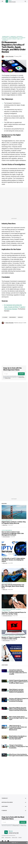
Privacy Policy (21, 377)
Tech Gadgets (5, 40)
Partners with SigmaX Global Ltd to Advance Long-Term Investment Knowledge (18, 700)
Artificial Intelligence (7, 802)
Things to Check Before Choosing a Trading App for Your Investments (18, 746)
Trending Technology (6, 610)
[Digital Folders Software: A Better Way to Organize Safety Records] (14, 512)
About (3, 837)
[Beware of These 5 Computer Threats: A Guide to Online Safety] (14, 627)
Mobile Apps (12, 609)
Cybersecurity (13, 36)
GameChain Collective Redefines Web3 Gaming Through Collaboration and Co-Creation (18, 672)
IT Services (4, 556)
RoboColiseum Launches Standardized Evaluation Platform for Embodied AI (16, 691)
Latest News (5, 806)
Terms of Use (7, 377)
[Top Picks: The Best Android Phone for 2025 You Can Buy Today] (14, 601)
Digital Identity (5, 37)
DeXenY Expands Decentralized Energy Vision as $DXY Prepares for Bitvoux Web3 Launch (18, 682)
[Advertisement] (14, 18)
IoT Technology (22, 37)
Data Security (19, 36)
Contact (19, 837)
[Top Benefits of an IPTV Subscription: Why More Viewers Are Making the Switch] (14, 549)
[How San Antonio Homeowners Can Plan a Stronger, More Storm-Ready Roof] (14, 575)
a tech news (4, 317)
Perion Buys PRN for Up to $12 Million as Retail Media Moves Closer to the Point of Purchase (18, 709)
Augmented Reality (6, 36)
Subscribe (21, 373)
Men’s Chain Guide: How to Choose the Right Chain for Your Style (18, 718)
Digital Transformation (13, 37)
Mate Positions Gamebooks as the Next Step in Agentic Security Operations (18, 737)
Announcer (20, 317)
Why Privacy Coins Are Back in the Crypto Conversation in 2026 (18, 755)
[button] (2, 1)
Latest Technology (6, 609)
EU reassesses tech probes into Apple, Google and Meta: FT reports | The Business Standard (14, 307)
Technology (5, 798)
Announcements (12, 317)
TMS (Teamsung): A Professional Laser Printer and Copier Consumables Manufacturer (18, 727)
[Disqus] (14, 344)
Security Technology (19, 635)
